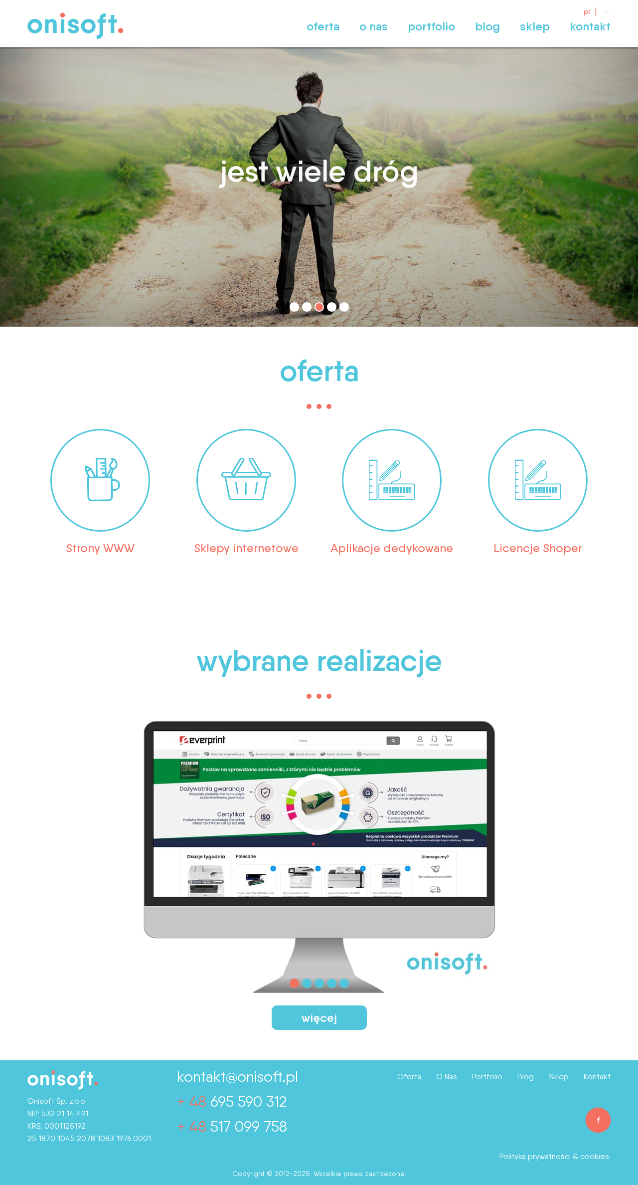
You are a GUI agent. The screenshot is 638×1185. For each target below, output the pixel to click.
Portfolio (431, 26)
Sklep (535, 26)
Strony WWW (100, 548)
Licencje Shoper (537, 548)
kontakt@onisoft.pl (237, 1076)
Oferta (323, 26)
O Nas (373, 26)
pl (587, 11)
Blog (487, 26)
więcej (319, 1017)
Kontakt (590, 26)
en (606, 11)
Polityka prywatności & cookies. (555, 1156)
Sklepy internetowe (246, 548)
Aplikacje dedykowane (391, 548)
